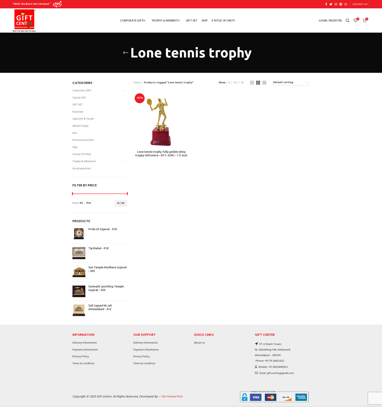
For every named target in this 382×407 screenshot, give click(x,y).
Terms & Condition (83, 363)
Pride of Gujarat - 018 (102, 229)
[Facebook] (326, 4)
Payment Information (85, 350)
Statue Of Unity (81, 154)
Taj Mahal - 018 (98, 248)
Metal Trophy (80, 126)
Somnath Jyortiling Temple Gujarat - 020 (106, 288)
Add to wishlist (186, 116)
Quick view (186, 107)
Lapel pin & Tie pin (83, 119)
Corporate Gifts (81, 90)
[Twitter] (330, 4)
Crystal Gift (79, 97)
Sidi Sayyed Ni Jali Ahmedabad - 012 (100, 307)
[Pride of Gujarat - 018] (78, 233)
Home (137, 83)
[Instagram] (335, 4)
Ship (74, 147)
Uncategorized (81, 168)
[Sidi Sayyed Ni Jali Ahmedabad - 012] (78, 310)
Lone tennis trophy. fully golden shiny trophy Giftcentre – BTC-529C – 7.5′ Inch (161, 153)
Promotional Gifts (83, 140)
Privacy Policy (80, 356)
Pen (74, 133)
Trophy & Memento (84, 161)
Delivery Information (84, 343)
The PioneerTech (171, 396)
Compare (186, 98)
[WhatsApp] (345, 4)
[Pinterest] (340, 4)
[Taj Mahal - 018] (78, 252)
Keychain (77, 112)
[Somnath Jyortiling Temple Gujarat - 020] (78, 291)
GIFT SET (77, 104)
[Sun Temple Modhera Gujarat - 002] (78, 272)
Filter (121, 203)
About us (199, 343)
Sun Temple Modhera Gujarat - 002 (107, 269)
